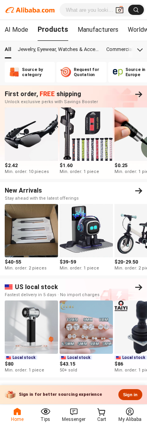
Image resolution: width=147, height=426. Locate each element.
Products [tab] (53, 29)
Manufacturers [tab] (98, 29)
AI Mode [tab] (16, 29)
